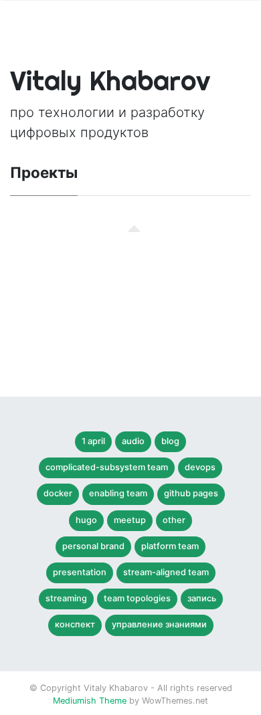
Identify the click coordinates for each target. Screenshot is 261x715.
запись (201, 598)
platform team (170, 546)
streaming (66, 598)
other (174, 520)
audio (133, 441)
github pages (191, 493)
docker (58, 493)
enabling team (118, 493)
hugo (86, 520)
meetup (130, 520)
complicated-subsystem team (107, 467)
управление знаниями (159, 624)
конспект (75, 624)
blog (170, 441)
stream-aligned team (166, 572)
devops (200, 467)
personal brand (93, 546)
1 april (93, 441)
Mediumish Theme (89, 701)
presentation (79, 572)
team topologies (137, 598)
